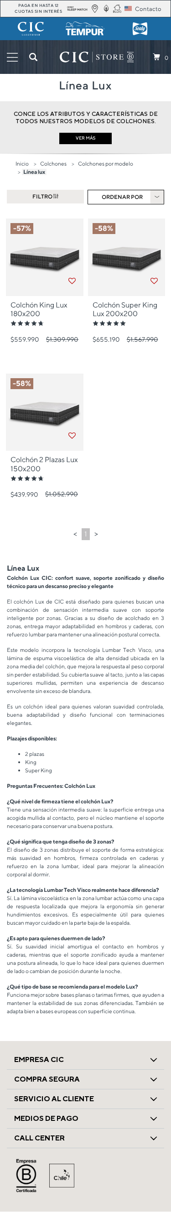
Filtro (42, 196)
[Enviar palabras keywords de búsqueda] (33, 57)
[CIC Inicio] (92, 57)
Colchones (53, 163)
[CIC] (31, 28)
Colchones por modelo (105, 163)
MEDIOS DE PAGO (46, 1118)
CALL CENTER (39, 1138)
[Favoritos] (72, 281)
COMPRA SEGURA (47, 1079)
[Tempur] (85, 28)
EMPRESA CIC (39, 1059)
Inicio (22, 163)
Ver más (85, 138)
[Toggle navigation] (12, 57)
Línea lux (34, 171)
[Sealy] (140, 28)
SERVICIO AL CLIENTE (54, 1098)
